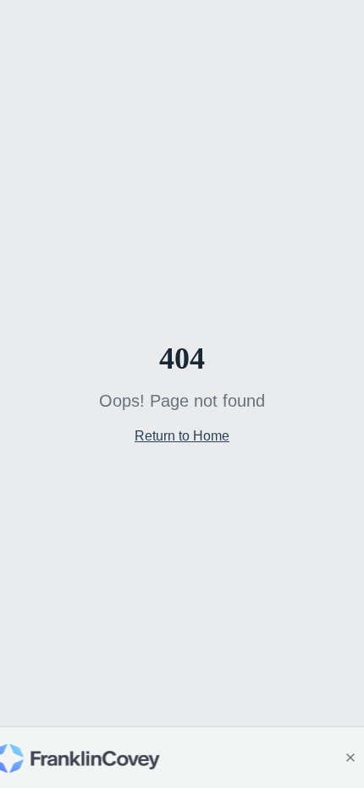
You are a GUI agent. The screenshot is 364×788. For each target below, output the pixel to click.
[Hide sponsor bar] (350, 757)
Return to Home (182, 436)
